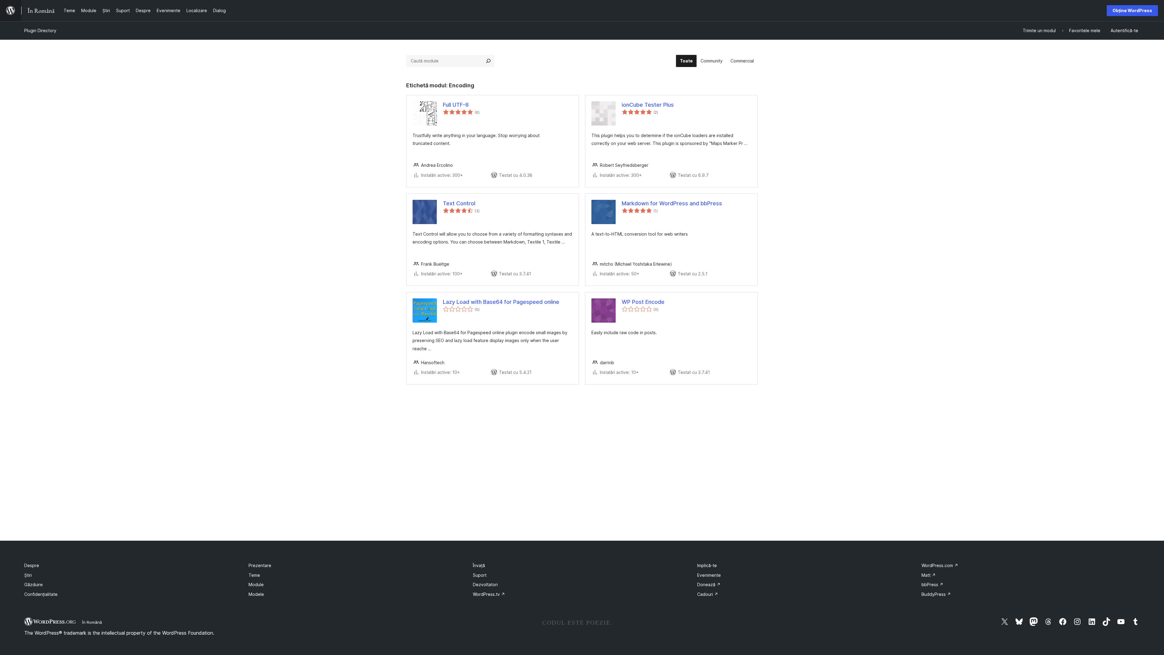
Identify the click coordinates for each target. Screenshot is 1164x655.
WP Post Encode (643, 302)
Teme (254, 575)
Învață (479, 565)
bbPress (932, 584)
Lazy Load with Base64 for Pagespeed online (501, 302)
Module (256, 584)
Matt (928, 575)
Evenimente (709, 575)
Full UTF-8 (456, 105)
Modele (256, 594)
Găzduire (33, 584)
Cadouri (707, 594)
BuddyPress (936, 594)
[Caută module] (488, 61)
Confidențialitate (41, 594)
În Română (92, 622)
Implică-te (707, 565)
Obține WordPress (1132, 10)
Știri (28, 575)
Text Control (459, 203)
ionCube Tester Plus (648, 105)
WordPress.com (939, 565)
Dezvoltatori (485, 584)
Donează (709, 584)
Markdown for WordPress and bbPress (672, 203)
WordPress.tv (489, 594)
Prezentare (260, 565)
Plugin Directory (40, 30)
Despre (31, 565)
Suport (480, 575)
